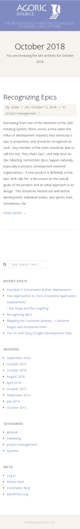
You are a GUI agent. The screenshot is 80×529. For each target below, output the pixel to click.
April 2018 (14, 383)
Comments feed (18, 488)
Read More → (14, 213)
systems (13, 451)
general (12, 432)
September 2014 (18, 395)
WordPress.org (17, 494)
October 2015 (16, 389)
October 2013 (16, 407)
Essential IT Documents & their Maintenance (39, 290)
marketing (14, 438)
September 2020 (18, 358)
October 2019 (16, 364)
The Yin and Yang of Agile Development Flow (39, 333)
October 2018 (16, 370)
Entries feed (15, 482)
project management (21, 113)
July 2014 (13, 401)
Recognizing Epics (30, 96)
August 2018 (16, 376)
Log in (11, 475)
